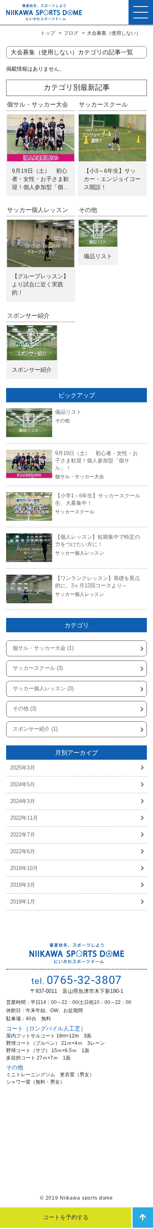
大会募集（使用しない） (114, 33)
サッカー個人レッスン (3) (43, 688)
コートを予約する (66, 1217)
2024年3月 (22, 801)
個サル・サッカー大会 (37, 104)
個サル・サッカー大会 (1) (43, 648)
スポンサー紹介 (28, 315)
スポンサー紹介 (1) (35, 729)
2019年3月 (22, 885)
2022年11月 (24, 818)
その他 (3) (24, 709)
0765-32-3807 (76, 980)
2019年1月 (22, 902)
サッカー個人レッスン (37, 209)
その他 (88, 209)
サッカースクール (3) (38, 668)
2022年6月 (22, 851)
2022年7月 (22, 835)
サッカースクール (103, 104)
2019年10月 (24, 868)
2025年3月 (22, 768)
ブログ (71, 33)
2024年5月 (22, 784)
